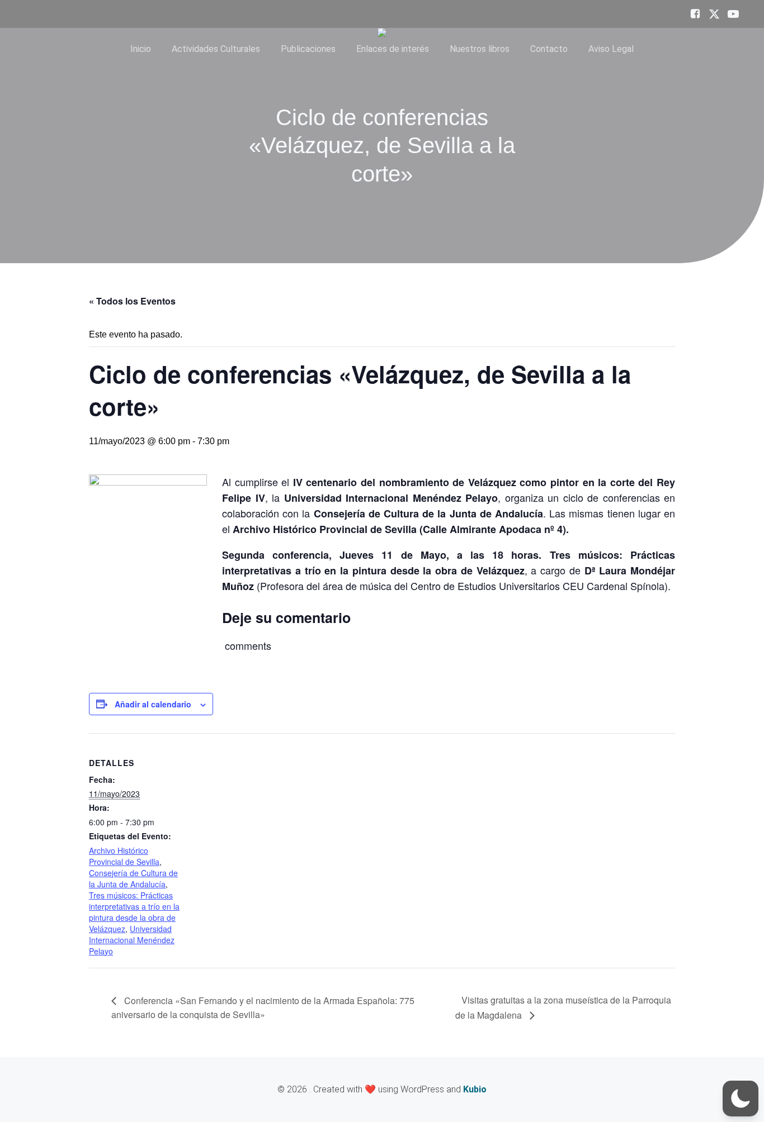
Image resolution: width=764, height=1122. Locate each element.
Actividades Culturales (216, 49)
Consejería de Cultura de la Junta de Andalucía (133, 878)
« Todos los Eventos (132, 300)
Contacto (549, 49)
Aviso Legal (611, 49)
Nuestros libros (480, 49)
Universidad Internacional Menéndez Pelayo (132, 940)
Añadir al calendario (153, 704)
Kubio (475, 1089)
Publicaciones (308, 49)
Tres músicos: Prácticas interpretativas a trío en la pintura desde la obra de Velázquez (134, 912)
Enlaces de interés (392, 49)
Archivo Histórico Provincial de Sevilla (124, 856)
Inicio (140, 49)
